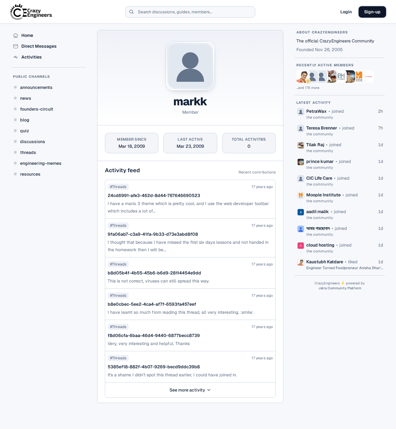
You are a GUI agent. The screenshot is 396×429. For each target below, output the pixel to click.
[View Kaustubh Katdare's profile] (302, 76)
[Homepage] (31, 11)
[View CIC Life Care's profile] (367, 76)
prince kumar (320, 161)
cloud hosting (320, 245)
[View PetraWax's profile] (312, 76)
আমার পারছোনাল (318, 228)
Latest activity (313, 102)
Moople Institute (323, 195)
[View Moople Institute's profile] (358, 76)
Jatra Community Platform (339, 288)
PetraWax (316, 111)
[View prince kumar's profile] (349, 76)
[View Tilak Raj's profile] (330, 76)
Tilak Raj (315, 144)
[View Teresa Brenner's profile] (321, 76)
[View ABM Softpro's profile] (340, 76)
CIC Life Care (319, 178)
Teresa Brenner (321, 128)
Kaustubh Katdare (324, 262)
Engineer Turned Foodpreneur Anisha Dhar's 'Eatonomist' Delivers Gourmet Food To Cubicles (344, 267)
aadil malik (317, 211)
